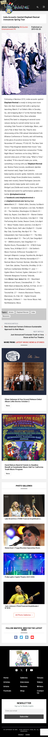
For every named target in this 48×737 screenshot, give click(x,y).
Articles (6, 682)
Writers (40, 686)
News (8, 405)
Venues (40, 678)
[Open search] (37, 7)
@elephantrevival (17, 194)
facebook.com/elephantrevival (19, 198)
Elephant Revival (22, 312)
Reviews (23, 686)
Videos (40, 682)
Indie (33, 312)
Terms (27, 734)
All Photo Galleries (23, 615)
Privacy (21, 734)
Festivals (7, 691)
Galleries (24, 678)
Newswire (6, 316)
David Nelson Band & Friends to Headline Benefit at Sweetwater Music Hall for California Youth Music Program (24, 467)
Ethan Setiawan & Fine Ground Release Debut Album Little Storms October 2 (23, 400)
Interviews (24, 682)
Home (5, 678)
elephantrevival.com (15, 201)
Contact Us (40, 692)
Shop (22, 691)
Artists (11, 312)
